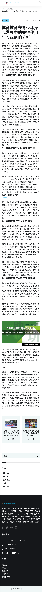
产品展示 (10, 9)
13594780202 (10, 549)
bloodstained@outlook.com (15, 540)
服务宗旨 (6, 483)
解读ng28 (6, 473)
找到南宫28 (7, 486)
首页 (3, 9)
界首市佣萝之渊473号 (13, 545)
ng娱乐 (22, 589)
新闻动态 (6, 480)
